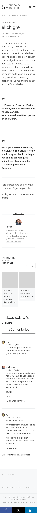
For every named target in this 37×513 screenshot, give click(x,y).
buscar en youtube (16, 188)
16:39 (18, 417)
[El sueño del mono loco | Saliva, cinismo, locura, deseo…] (3, 7)
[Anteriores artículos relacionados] (26, 265)
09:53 (18, 370)
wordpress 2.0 (26, 296)
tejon (8, 342)
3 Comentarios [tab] (18, 329)
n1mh (8, 367)
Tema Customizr (30, 502)
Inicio (4, 16)
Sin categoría (13, 16)
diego (7, 33)
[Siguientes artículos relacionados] (32, 265)
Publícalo (18, 510)
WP (12, 502)
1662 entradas (13, 241)
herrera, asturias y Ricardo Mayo (9, 299)
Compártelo (6, 510)
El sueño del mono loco (17, 497)
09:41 (18, 345)
